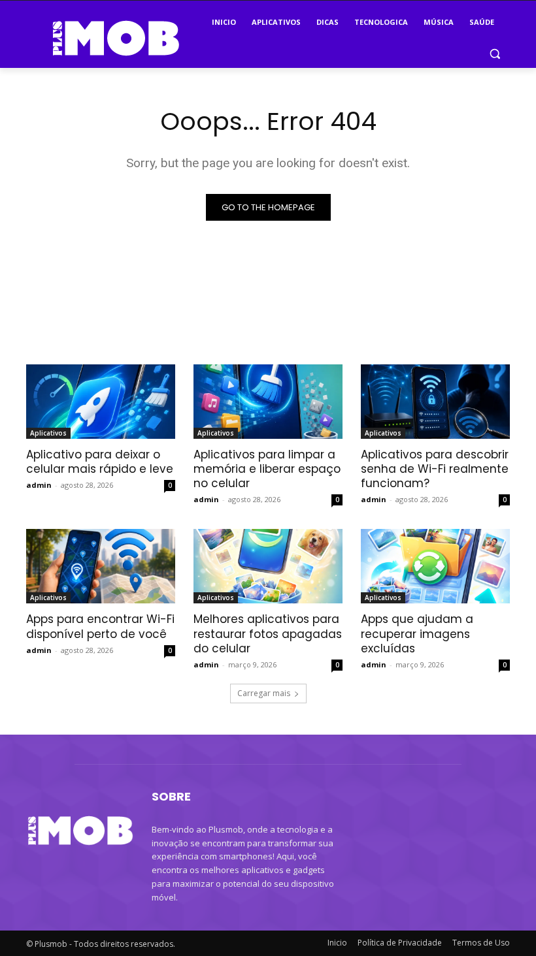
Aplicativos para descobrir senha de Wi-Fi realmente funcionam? (435, 469)
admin (39, 485)
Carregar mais (263, 693)
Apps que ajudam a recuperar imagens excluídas (417, 633)
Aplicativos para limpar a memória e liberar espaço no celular (267, 469)
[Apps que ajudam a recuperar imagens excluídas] (435, 566)
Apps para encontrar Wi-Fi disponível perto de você (100, 626)
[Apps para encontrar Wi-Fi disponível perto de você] (100, 566)
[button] (494, 54)
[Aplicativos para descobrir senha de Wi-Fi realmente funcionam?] (435, 401)
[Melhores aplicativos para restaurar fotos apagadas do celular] (268, 566)
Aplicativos (48, 433)
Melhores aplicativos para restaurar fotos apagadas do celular (267, 633)
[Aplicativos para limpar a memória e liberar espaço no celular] (268, 401)
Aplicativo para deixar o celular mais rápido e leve (99, 462)
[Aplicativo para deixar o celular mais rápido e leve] (100, 401)
